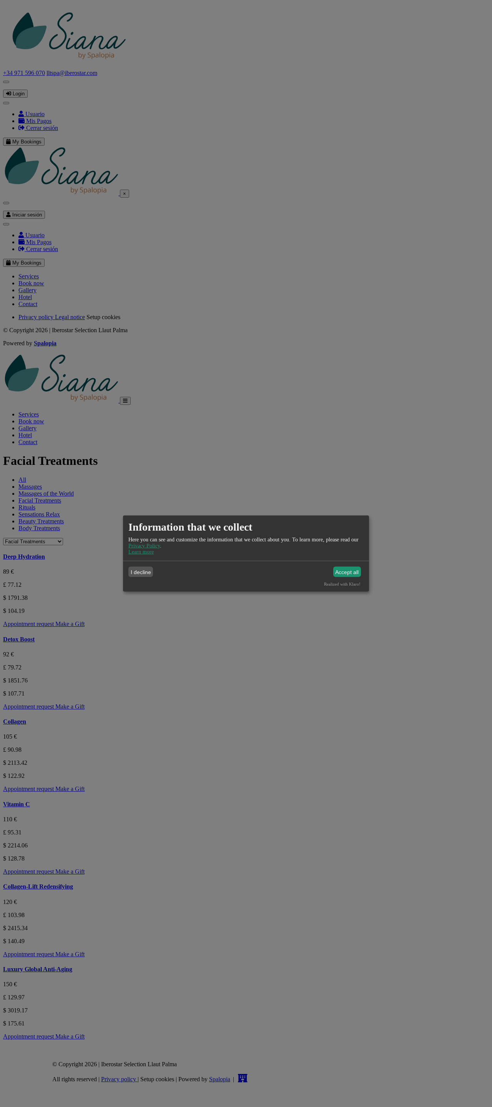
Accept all (347, 572)
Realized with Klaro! (342, 584)
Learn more (141, 552)
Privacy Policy (144, 546)
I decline (141, 572)
